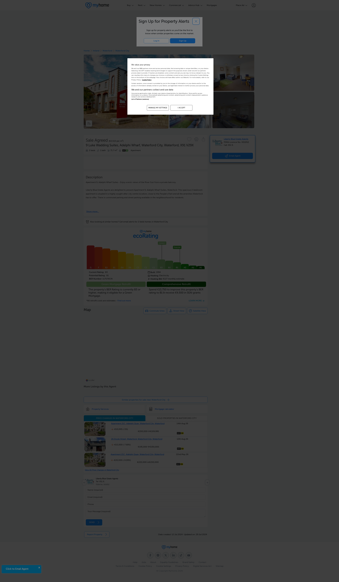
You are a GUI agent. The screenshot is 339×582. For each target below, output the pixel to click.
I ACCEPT (181, 108)
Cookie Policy (146, 80)
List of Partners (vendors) (140, 99)
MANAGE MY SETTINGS (157, 108)
